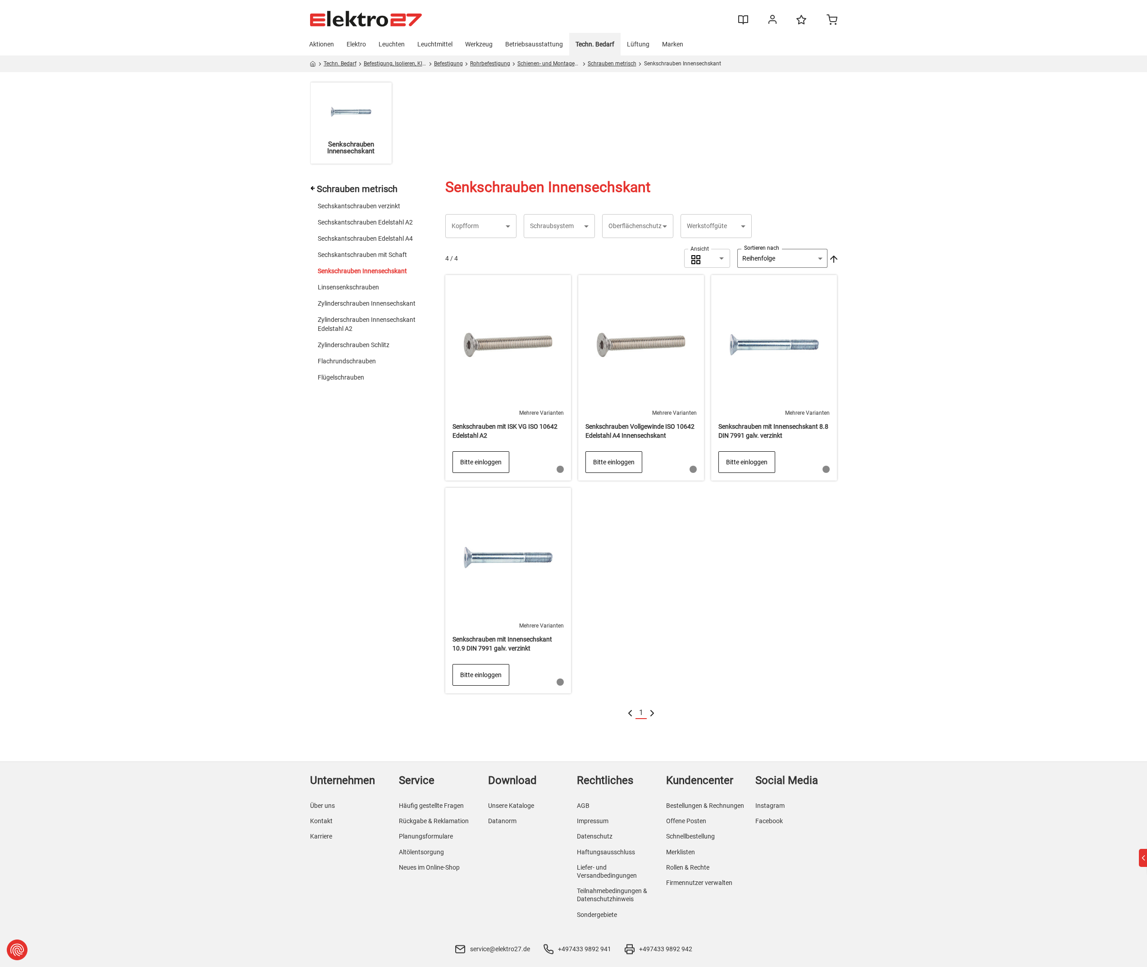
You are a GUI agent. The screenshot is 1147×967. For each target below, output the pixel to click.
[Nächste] (652, 713)
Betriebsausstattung (534, 44)
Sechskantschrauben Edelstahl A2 (365, 222)
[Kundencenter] (772, 21)
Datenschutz (594, 836)
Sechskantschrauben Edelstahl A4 (365, 238)
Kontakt (321, 821)
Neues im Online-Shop (429, 867)
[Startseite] (313, 65)
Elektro (356, 44)
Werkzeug (479, 44)
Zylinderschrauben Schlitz (353, 344)
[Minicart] (832, 20)
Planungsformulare (426, 836)
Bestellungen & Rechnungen (705, 805)
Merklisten (680, 852)
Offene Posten (686, 821)
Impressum (592, 821)
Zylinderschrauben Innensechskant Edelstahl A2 (367, 324)
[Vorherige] (630, 713)
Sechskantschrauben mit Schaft (362, 254)
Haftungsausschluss (606, 852)
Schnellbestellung (690, 836)
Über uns (322, 805)
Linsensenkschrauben (348, 287)
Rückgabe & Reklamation (434, 821)
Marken (672, 44)
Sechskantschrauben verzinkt (359, 206)
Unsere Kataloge (511, 805)
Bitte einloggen (481, 462)
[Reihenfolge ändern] (832, 258)
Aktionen (321, 44)
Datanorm (502, 821)
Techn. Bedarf (595, 44)
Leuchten (392, 44)
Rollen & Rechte (687, 867)
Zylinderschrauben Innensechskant (367, 303)
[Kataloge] (743, 23)
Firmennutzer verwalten (699, 882)
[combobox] (707, 258)
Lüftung (638, 44)
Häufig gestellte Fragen (431, 805)
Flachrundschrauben (347, 361)
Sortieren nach (761, 248)
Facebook (769, 821)
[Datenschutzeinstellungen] (17, 950)
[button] (480, 226)
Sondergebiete (597, 914)
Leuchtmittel (434, 44)
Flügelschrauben (341, 377)
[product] (508, 378)
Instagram (770, 805)
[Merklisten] (801, 23)
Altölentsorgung (421, 852)
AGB (583, 805)
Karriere (321, 836)
